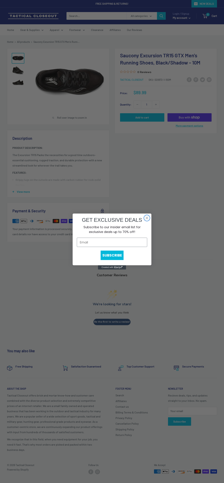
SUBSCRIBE (112, 255)
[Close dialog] (147, 218)
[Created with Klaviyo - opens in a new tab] (112, 267)
